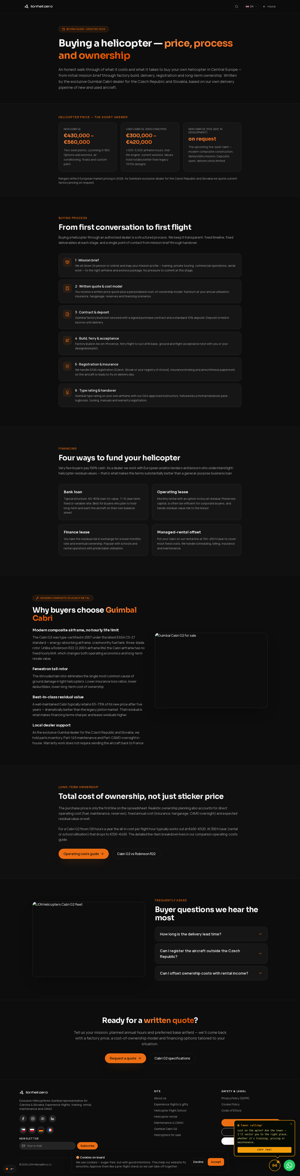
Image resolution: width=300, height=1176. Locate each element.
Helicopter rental (165, 1116)
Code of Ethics (231, 1110)
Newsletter (29, 1138)
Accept (216, 1162)
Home (272, 6)
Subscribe (87, 1146)
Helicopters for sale (167, 1135)
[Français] (50, 1130)
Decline (198, 1162)
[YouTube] (42, 1118)
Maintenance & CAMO (168, 1123)
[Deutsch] (41, 1130)
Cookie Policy (230, 1104)
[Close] (291, 1124)
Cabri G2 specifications (172, 1058)
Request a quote (123, 1058)
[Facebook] (23, 1118)
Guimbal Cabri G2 (165, 1129)
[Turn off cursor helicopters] (9, 1169)
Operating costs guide (81, 854)
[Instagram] (33, 1118)
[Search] (236, 6)
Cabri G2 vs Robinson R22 (136, 854)
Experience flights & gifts (171, 1104)
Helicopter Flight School (170, 1110)
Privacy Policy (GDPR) (235, 1098)
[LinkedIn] (52, 1118)
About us (160, 1098)
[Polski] (32, 1130)
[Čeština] (23, 1130)
